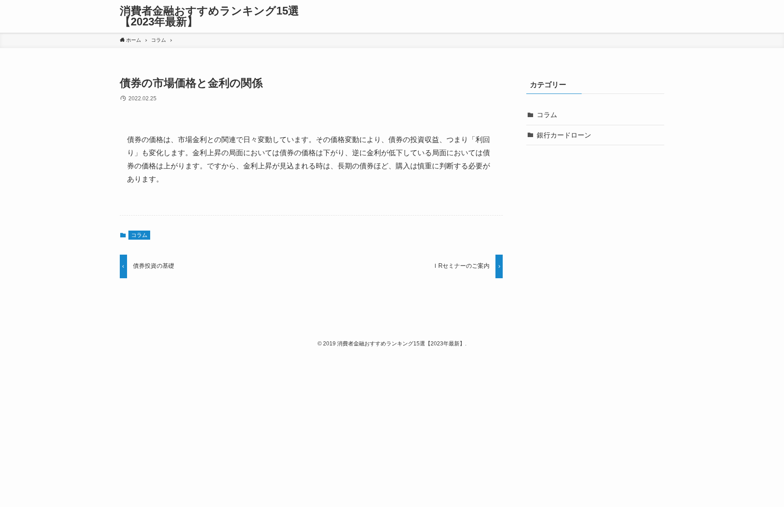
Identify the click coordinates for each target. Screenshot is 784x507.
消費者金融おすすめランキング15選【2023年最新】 (209, 16)
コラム (139, 235)
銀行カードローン (564, 135)
